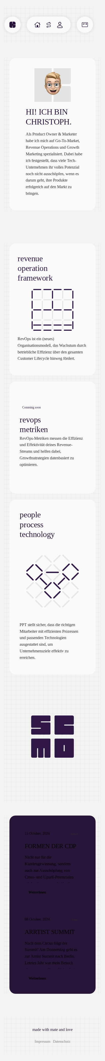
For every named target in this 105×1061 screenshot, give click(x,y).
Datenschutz (61, 1041)
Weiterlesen (37, 892)
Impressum (42, 1041)
